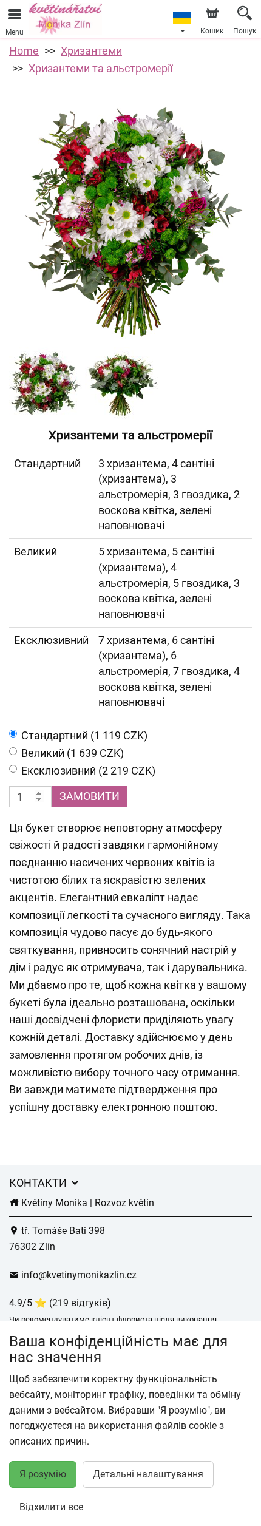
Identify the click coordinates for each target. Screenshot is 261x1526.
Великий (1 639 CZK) (72, 753)
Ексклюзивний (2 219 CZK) (88, 770)
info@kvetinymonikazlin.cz (78, 1275)
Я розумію (42, 1474)
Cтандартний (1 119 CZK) (84, 735)
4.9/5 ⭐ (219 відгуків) (60, 1303)
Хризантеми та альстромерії (100, 68)
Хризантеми (91, 50)
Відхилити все (51, 1507)
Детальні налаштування (148, 1474)
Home (24, 50)
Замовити (89, 796)
